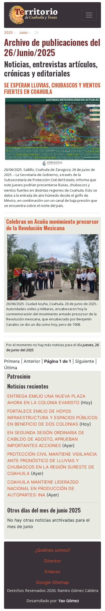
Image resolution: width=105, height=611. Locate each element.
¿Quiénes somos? (52, 550)
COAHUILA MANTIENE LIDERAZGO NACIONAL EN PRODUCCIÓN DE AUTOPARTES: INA (43, 488)
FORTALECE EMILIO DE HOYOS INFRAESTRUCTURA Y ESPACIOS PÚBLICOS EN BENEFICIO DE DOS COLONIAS (52, 417)
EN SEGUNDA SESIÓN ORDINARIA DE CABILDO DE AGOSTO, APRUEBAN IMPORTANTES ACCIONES (45, 439)
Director (52, 561)
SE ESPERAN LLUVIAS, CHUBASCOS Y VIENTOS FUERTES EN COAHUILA (52, 88)
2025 (8, 33)
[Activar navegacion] (89, 15)
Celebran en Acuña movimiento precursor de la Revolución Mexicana (52, 224)
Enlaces (52, 571)
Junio (23, 33)
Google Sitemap (52, 582)
